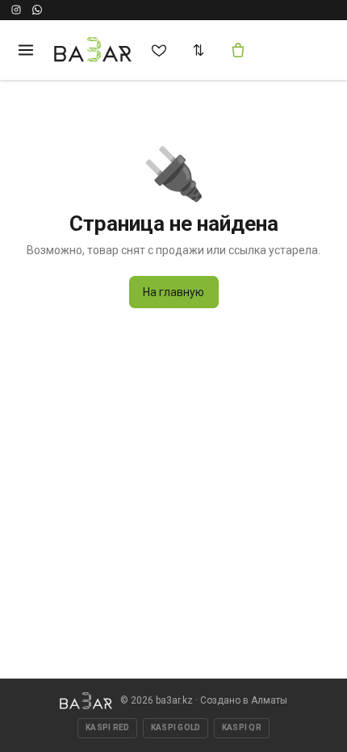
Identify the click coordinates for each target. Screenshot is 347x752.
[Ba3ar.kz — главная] (93, 50)
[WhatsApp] (37, 10)
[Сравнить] (198, 50)
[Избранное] (159, 50)
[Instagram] (16, 10)
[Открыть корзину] (238, 50)
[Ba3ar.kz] (86, 700)
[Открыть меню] (25, 50)
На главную (173, 292)
